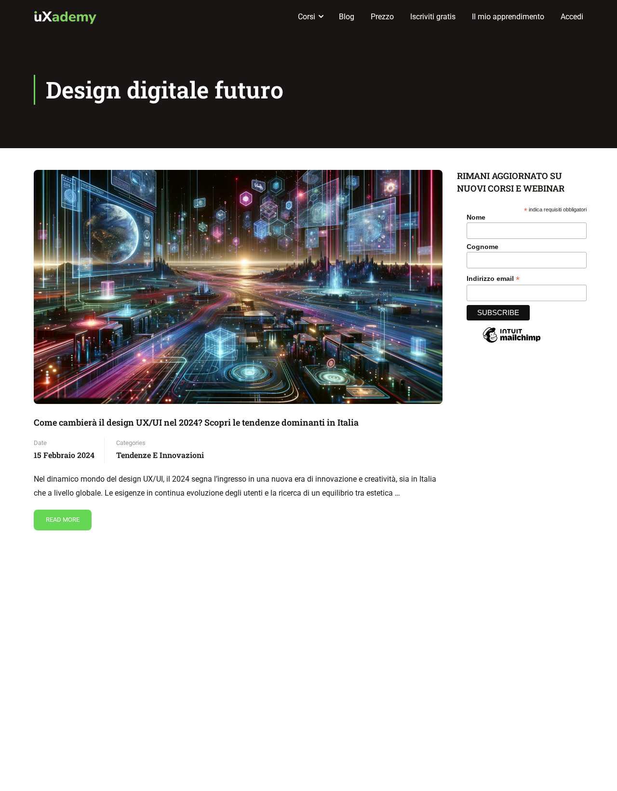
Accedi (572, 16)
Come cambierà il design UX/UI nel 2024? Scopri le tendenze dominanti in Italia (196, 422)
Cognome (482, 246)
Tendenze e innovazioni (160, 455)
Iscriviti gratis (433, 16)
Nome (476, 217)
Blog (346, 16)
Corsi (306, 16)
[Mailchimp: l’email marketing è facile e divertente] (512, 342)
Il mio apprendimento (508, 16)
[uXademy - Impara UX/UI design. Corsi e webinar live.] (65, 17)
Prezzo (382, 16)
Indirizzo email (493, 278)
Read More (62, 516)
